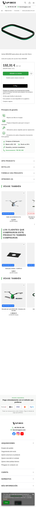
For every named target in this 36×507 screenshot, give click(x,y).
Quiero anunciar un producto (10, 455)
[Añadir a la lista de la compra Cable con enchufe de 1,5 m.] (24, 193)
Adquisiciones (8, 443)
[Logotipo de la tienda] (9, 2)
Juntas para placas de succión (29, 10)
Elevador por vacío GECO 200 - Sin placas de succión (13, 309)
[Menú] (34, 3)
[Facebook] (14, 433)
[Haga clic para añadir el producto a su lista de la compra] (31, 73)
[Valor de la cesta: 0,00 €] (29, 3)
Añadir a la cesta (16, 73)
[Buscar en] (25, 3)
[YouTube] (22, 433)
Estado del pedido (7, 448)
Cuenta (4, 472)
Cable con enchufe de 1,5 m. (13, 217)
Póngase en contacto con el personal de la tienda (16, 90)
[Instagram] (18, 433)
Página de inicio (8, 10)
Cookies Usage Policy (16, 496)
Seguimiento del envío (8, 451)
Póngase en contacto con (9, 465)
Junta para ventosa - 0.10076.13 (13, 268)
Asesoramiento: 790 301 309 (14, 150)
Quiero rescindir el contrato (10, 458)
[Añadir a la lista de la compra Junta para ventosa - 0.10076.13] (24, 244)
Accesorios (16, 10)
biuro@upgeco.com (25, 7)
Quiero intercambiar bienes (10, 461)
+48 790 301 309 (11, 7)
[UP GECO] (18, 423)
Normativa (6, 479)
